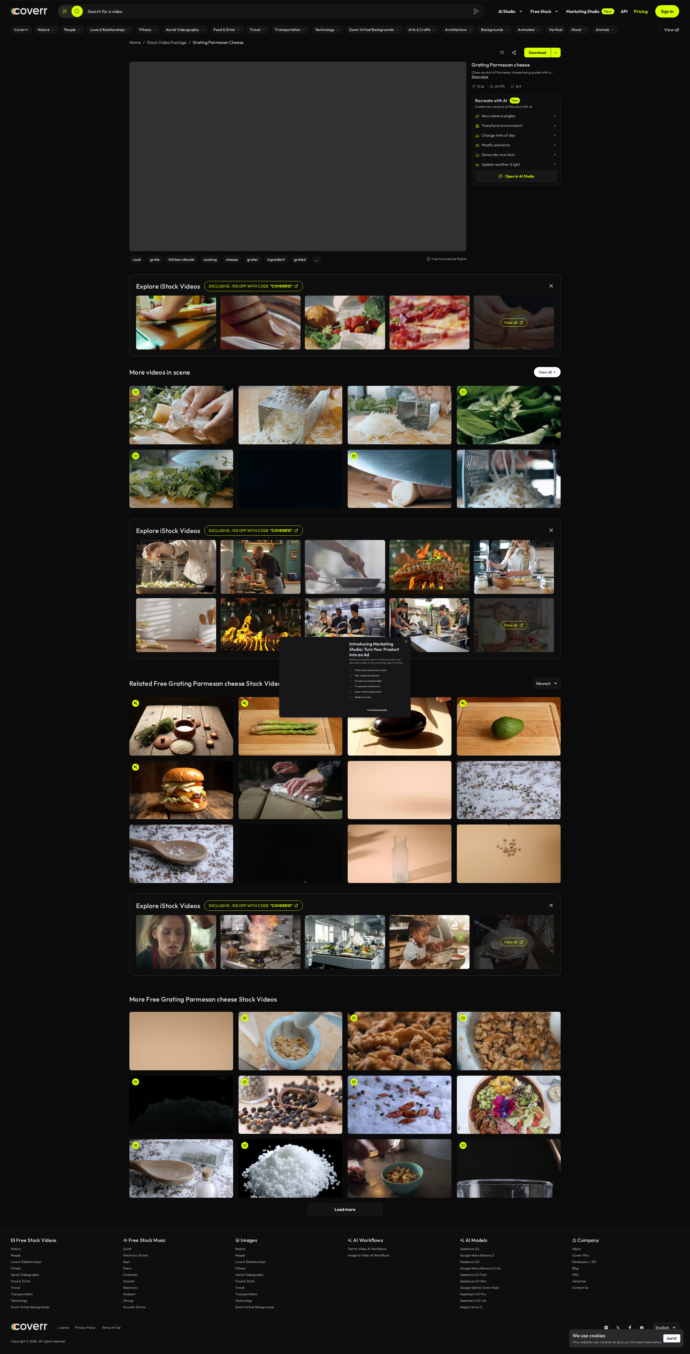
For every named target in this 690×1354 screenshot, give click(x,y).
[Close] (467, 606)
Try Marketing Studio (409, 743)
